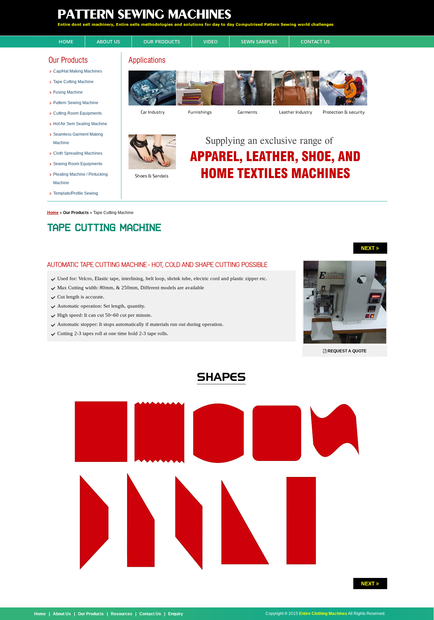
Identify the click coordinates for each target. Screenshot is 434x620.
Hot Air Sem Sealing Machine (80, 123)
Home (66, 41)
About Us (108, 41)
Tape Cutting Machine (73, 81)
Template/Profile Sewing (75, 193)
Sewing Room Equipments (77, 163)
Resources (121, 614)
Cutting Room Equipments (77, 113)
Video (210, 41)
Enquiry (175, 614)
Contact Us (315, 41)
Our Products (161, 41)
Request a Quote (347, 351)
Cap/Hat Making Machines (77, 71)
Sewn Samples (259, 41)
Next (368, 248)
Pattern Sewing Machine (75, 102)
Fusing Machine (68, 92)
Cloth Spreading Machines (77, 153)
